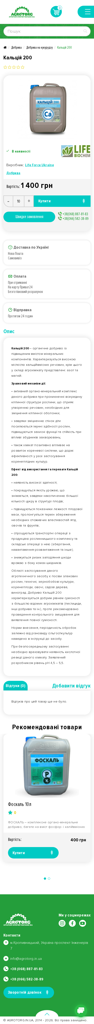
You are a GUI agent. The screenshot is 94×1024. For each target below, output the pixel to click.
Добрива (16, 47)
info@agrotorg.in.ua (26, 958)
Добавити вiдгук (71, 685)
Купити (19, 852)
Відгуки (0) (15, 685)
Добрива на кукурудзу (39, 47)
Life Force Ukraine (39, 165)
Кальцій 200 (64, 47)
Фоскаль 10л (19, 804)
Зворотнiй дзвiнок (25, 992)
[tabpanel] (47, 798)
